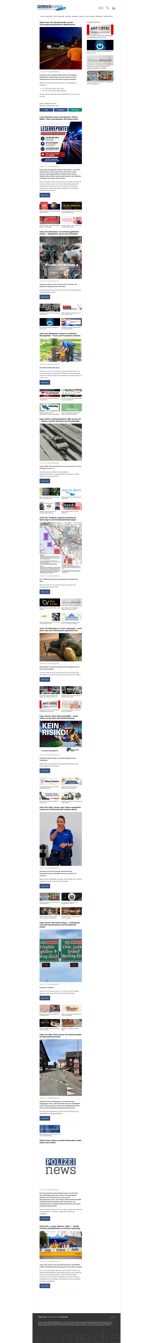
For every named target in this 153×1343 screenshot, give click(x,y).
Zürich (42, 16)
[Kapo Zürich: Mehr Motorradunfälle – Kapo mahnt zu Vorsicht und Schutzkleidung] (61, 737)
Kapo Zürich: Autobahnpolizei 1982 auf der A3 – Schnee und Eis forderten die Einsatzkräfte (60, 420)
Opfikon (92, 16)
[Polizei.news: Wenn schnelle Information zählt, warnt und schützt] (61, 1166)
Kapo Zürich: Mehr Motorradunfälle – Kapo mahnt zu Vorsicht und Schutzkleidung (59, 717)
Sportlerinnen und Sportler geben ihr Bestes (58, 585)
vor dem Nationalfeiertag (54, 371)
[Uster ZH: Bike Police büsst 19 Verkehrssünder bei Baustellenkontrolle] (61, 1067)
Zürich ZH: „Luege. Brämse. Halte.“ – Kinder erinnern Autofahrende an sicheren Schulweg (60, 1227)
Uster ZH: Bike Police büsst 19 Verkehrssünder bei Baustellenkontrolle (61, 1036)
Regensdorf (99, 16)
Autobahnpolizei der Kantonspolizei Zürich (66, 466)
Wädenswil (75, 16)
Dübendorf (61, 16)
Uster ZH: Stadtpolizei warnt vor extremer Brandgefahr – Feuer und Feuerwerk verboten (60, 334)
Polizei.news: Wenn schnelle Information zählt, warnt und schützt (61, 1141)
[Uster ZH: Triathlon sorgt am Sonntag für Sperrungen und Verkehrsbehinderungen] (61, 548)
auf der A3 (50, 468)
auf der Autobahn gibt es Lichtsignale (56, 991)
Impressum (42, 1317)
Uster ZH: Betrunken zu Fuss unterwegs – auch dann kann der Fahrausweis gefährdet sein (61, 629)
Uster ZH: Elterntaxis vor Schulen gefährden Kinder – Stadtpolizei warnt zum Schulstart (59, 233)
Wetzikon (68, 16)
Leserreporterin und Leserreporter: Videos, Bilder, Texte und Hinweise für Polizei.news (59, 118)
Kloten (87, 16)
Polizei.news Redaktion (53, 71)
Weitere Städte (108, 16)
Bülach (81, 16)
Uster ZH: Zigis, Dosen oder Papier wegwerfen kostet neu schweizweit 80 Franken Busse (60, 808)
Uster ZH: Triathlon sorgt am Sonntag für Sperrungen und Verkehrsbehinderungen (58, 519)
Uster (55, 16)
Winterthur (49, 16)
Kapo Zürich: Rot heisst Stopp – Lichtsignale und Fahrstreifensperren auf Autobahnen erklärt (60, 925)
